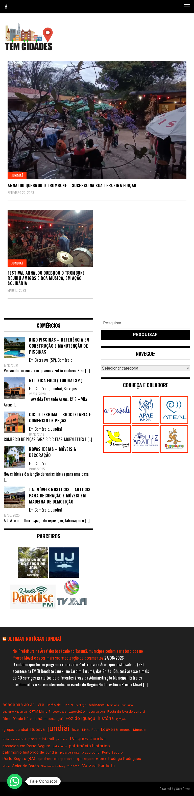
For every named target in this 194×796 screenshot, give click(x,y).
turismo (74, 766)
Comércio (65, 360)
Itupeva (37, 729)
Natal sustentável (14, 739)
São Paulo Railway (53, 766)
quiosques (85, 759)
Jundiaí (17, 175)
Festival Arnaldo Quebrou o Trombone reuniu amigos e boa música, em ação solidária (46, 278)
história (106, 718)
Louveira (109, 729)
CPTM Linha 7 (39, 711)
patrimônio (60, 746)
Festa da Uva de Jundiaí (126, 711)
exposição (76, 711)
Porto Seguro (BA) (19, 758)
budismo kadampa (15, 711)
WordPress (183, 788)
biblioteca (97, 705)
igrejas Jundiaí (15, 729)
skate (6, 766)
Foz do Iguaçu (80, 718)
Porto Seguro (112, 752)
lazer (76, 730)
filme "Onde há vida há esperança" (33, 718)
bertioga (81, 705)
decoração (59, 711)
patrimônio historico (89, 745)
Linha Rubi (90, 730)
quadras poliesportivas (56, 759)
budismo (127, 705)
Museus (139, 730)
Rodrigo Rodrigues (124, 758)
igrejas (121, 719)
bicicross (113, 705)
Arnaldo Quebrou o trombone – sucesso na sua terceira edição (72, 185)
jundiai (58, 728)
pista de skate (69, 752)
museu (125, 730)
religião (101, 759)
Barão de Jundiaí (60, 705)
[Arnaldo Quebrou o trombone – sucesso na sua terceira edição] (97, 120)
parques (61, 739)
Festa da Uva (96, 711)
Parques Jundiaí (88, 738)
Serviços (70, 388)
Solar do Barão (25, 766)
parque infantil (41, 739)
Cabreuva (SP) (45, 360)
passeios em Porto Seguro (26, 746)
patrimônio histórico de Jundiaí (30, 752)
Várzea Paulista (98, 765)
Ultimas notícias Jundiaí (34, 638)
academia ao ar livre (23, 704)
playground (91, 752)
